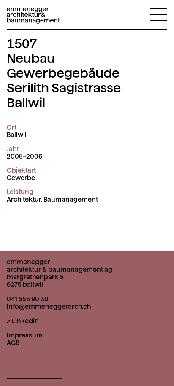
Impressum (25, 335)
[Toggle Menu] (158, 14)
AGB (13, 343)
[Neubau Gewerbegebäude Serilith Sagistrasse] (33, 18)
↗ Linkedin (23, 321)
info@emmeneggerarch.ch (49, 306)
